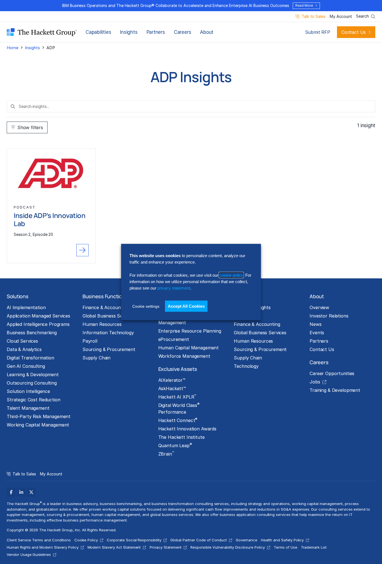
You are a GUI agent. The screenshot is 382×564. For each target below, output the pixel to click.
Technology (246, 366)
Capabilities (98, 32)
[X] (31, 492)
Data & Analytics (24, 349)
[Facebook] (11, 492)
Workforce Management (184, 356)
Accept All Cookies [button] (186, 306)
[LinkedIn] (21, 492)
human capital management (115, 514)
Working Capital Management (38, 425)
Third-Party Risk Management (38, 416)
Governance (247, 540)
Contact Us (353, 32)
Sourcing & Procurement (108, 349)
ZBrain (166, 454)
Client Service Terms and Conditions (39, 540)
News (315, 324)
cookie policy (231, 274)
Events (317, 332)
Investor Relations (329, 316)
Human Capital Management (188, 347)
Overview (319, 307)
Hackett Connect (178, 420)
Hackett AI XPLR (177, 397)
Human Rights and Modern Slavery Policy (43, 547)
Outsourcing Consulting (32, 383)
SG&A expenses (295, 509)
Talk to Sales (313, 16)
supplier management (25, 514)
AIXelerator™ (171, 380)
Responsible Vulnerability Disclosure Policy (227, 547)
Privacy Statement (165, 547)
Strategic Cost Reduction (33, 399)
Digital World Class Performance (179, 408)
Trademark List (314, 547)
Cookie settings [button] (145, 306)
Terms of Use (285, 547)
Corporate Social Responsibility (134, 540)
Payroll (89, 341)
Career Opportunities (332, 373)
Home (12, 47)
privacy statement (173, 288)
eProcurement (173, 339)
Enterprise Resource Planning (189, 331)
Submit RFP (317, 32)
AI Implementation (26, 307)
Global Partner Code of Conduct (198, 540)
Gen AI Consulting (26, 366)
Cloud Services (22, 341)
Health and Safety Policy (282, 540)
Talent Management (28, 408)
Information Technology (108, 332)
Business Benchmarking (32, 332)
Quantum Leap (175, 445)
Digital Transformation (30, 358)
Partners (156, 32)
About (206, 32)
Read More (304, 5)
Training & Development (335, 390)
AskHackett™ (172, 388)
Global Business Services (108, 316)
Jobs (315, 382)
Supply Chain (96, 358)
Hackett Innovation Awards (187, 429)
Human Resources (102, 324)
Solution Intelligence (28, 391)
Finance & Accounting (105, 307)
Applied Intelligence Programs (38, 324)
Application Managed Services (38, 316)
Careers (182, 32)
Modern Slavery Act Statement (114, 547)
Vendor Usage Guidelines (29, 554)
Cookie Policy (86, 540)
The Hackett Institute (181, 437)
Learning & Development (33, 374)
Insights (128, 32)
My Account (340, 16)
